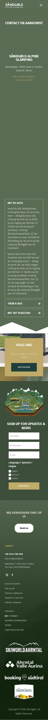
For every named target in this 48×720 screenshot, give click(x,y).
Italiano (15, 478)
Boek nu (24, 528)
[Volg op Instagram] (7, 575)
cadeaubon (9, 611)
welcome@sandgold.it (24, 76)
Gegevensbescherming (14, 630)
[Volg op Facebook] (12, 575)
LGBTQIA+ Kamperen (13, 602)
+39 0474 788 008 (24, 80)
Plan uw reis (10, 588)
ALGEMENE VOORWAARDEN (16, 620)
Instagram (24, 367)
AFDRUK (8, 625)
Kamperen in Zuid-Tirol (14, 598)
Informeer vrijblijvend (13, 593)
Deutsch (15, 475)
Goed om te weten (12, 584)
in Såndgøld (11, 616)
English (15, 471)
